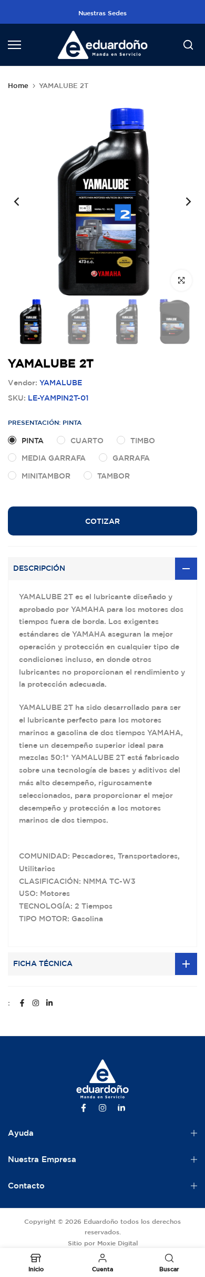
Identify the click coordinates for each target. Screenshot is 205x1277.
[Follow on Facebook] (22, 1003)
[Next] (181, 201)
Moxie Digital (117, 1242)
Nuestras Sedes (102, 12)
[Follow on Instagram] (36, 1003)
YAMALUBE (60, 382)
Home (18, 86)
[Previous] (23, 201)
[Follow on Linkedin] (49, 1003)
